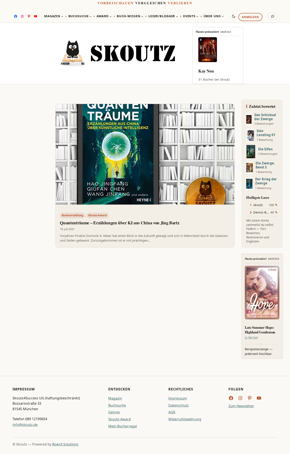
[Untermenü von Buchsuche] (90, 16)
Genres (114, 412)
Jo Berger (251, 337)
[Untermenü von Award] (111, 16)
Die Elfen (265, 149)
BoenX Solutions (65, 444)
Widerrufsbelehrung (184, 419)
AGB (171, 412)
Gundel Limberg (213, 71)
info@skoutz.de (25, 424)
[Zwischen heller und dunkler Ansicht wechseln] (233, 16)
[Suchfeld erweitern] (272, 16)
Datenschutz (178, 405)
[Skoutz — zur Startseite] (117, 53)
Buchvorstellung (72, 215)
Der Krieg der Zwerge (266, 181)
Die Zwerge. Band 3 (265, 165)
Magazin (115, 398)
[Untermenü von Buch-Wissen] (142, 16)
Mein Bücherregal (122, 426)
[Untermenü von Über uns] (223, 16)
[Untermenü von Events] (197, 16)
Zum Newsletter (241, 406)
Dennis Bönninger (266, 212)
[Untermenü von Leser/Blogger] (177, 16)
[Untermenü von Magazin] (62, 16)
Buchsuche (117, 405)
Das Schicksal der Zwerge (265, 117)
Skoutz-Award (97, 215)
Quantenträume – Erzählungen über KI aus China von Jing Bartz (119, 222)
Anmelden (250, 17)
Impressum (177, 398)
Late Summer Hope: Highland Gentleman (260, 329)
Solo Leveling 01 (266, 133)
